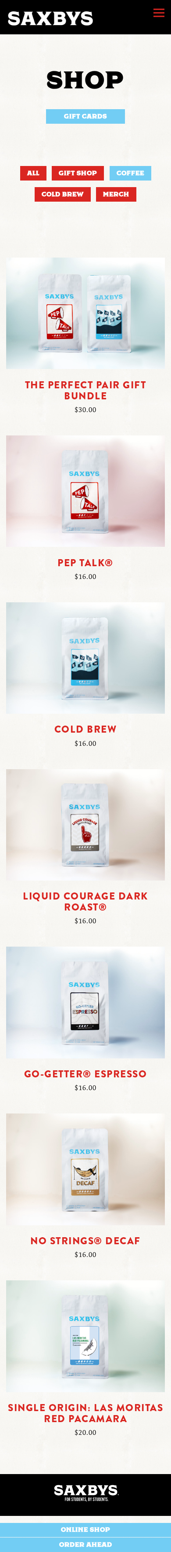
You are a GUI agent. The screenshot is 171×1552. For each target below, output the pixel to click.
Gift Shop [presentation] (78, 173)
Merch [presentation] (116, 194)
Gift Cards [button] (85, 116)
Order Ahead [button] (85, 1544)
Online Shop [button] (85, 1530)
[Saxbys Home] (50, 17)
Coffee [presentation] (130, 173)
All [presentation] (33, 173)
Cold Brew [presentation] (63, 194)
